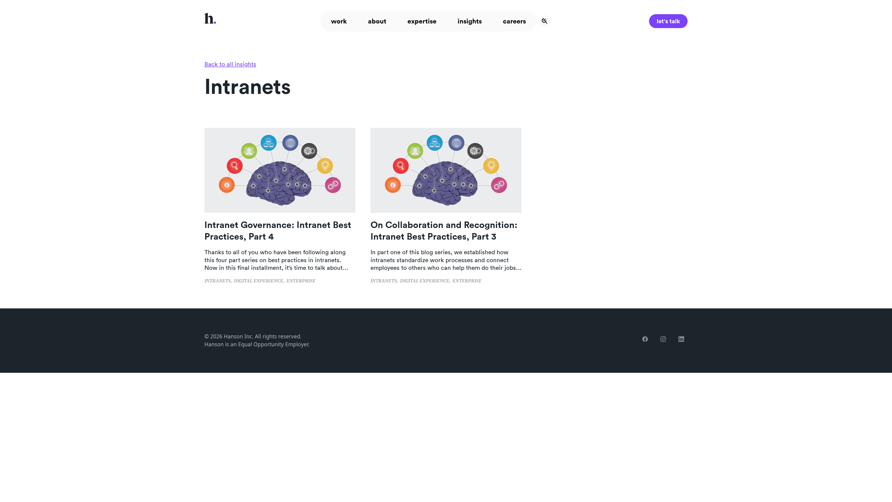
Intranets (217, 281)
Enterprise (300, 281)
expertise (421, 21)
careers (514, 21)
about (377, 21)
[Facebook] (646, 340)
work (339, 21)
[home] (210, 21)
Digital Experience (258, 281)
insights (470, 21)
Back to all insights (230, 64)
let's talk (668, 21)
